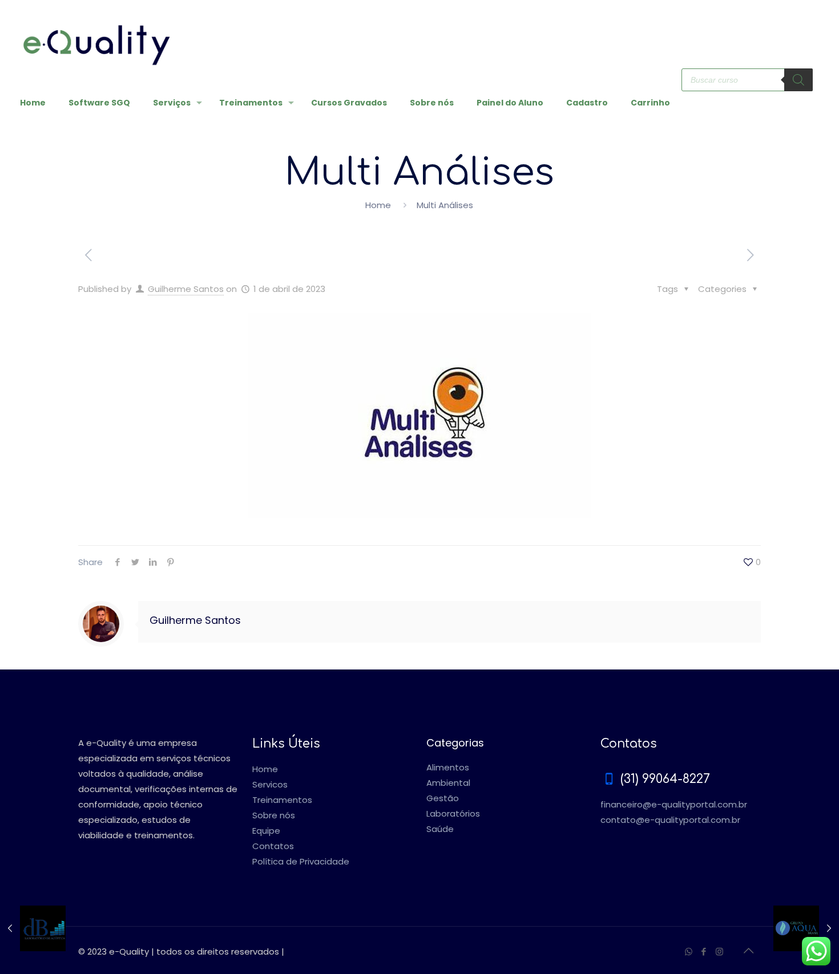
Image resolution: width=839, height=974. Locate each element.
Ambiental (448, 783)
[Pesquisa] (798, 79)
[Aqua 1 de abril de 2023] (806, 928)
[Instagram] (719, 951)
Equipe (266, 831)
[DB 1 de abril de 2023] (33, 928)
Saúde (440, 829)
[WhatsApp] (689, 951)
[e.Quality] (97, 34)
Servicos (270, 784)
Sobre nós (273, 815)
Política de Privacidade (300, 861)
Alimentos (447, 767)
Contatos (273, 846)
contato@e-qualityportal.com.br (670, 820)
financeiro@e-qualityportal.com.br (673, 804)
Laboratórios (453, 813)
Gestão (442, 798)
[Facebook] (704, 951)
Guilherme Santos (186, 289)
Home (378, 205)
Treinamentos (282, 800)
